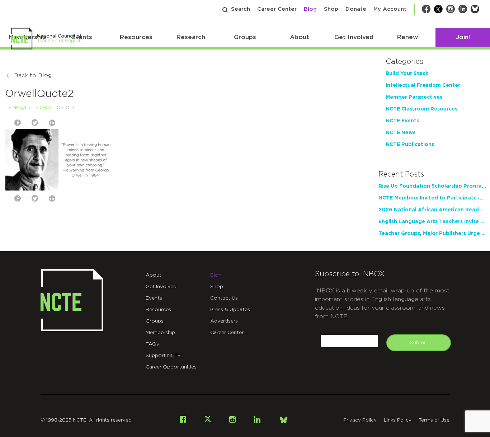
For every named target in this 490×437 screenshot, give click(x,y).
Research (190, 37)
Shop (331, 9)
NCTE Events (402, 120)
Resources (135, 37)
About (299, 37)
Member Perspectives (414, 97)
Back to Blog (33, 75)
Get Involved (353, 37)
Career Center (277, 9)
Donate (355, 9)
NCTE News (400, 132)
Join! (463, 37)
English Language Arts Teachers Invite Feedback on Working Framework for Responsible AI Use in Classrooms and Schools (432, 221)
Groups (245, 37)
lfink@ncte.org (28, 107)
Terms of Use (434, 420)
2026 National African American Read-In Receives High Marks (432, 209)
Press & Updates (230, 309)
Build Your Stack (407, 73)
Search (240, 9)
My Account (389, 9)
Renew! (408, 37)
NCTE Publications (410, 144)
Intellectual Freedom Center (423, 85)
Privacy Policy (360, 420)
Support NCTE (163, 355)
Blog (310, 9)
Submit (418, 342)
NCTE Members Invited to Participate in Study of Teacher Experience (432, 198)
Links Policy (397, 420)
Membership (160, 332)
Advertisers (224, 321)
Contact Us (224, 298)
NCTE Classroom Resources (421, 109)
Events (154, 298)
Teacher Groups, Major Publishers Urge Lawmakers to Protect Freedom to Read (432, 233)
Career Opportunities (171, 367)
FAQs (152, 344)
